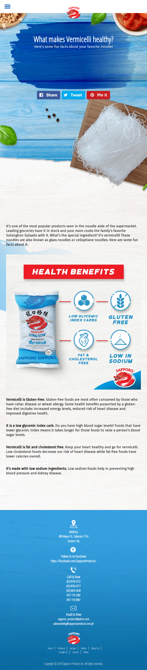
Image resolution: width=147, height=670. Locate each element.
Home (50, 648)
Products (61, 648)
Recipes (73, 648)
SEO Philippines (101, 658)
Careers (76, 652)
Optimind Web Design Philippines (69, 658)
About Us (95, 648)
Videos (84, 648)
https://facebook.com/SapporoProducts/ (73, 561)
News (86, 652)
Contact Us (63, 652)
